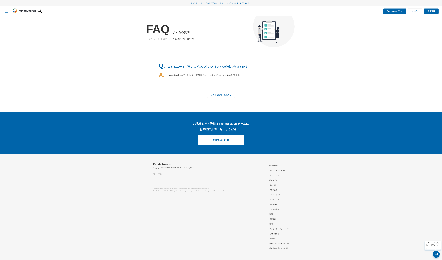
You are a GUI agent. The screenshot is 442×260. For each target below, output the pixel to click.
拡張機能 (272, 219)
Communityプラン (395, 11)
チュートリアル (275, 195)
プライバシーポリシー (277, 229)
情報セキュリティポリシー (279, 243)
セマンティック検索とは (278, 170)
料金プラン (273, 180)
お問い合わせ (221, 139)
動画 (271, 214)
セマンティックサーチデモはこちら (238, 3)
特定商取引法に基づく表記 (279, 248)
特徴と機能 (273, 165)
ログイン (415, 11)
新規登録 (431, 11)
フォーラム (273, 204)
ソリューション (275, 175)
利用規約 (272, 238)
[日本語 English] (163, 173)
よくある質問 (162, 39)
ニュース (272, 185)
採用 (271, 224)
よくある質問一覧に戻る (221, 95)
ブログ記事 (273, 190)
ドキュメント (274, 199)
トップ (149, 39)
